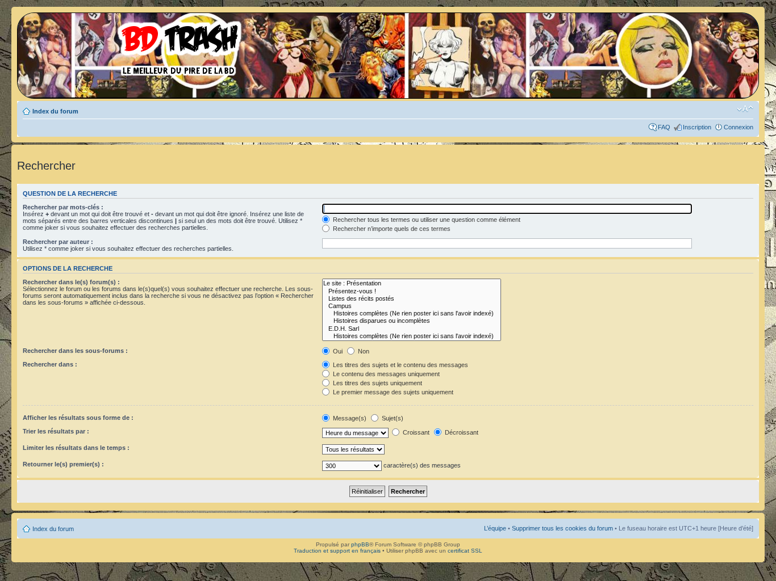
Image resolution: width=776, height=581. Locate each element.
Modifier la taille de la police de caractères (745, 109)
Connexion (738, 127)
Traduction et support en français (337, 551)
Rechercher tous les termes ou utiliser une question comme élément (425, 219)
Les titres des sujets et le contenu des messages (399, 364)
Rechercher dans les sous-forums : (75, 350)
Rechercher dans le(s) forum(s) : (71, 282)
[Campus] (411, 306)
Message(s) (349, 418)
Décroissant (460, 432)
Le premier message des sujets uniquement (392, 392)
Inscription (697, 127)
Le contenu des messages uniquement (385, 374)
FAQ (664, 127)
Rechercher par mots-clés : (63, 207)
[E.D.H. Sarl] (411, 328)
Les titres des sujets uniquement (376, 383)
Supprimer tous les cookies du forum (562, 528)
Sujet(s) (391, 418)
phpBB (360, 544)
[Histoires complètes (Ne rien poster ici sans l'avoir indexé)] (411, 313)
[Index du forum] (133, 45)
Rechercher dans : (50, 364)
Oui (337, 351)
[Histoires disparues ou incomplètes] (411, 321)
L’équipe (495, 528)
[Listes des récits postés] (411, 298)
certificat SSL (465, 551)
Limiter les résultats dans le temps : (76, 447)
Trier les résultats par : (56, 431)
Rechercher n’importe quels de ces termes (390, 228)
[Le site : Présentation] (411, 283)
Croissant (415, 432)
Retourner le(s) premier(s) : (63, 464)
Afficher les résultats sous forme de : (78, 417)
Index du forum (55, 111)
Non (362, 351)
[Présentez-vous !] (411, 291)
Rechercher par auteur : (58, 241)
